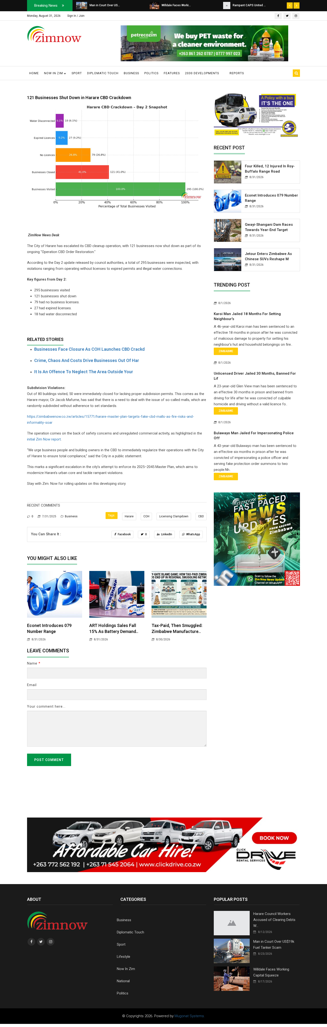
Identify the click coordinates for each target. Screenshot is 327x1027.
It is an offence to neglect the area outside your (83, 371)
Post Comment (49, 760)
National (123, 981)
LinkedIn (166, 534)
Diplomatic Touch (102, 73)
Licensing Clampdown (173, 516)
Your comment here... (46, 706)
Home (34, 73)
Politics (151, 73)
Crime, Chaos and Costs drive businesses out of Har (86, 360)
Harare (129, 516)
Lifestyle (123, 956)
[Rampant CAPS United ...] (153, 5)
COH (146, 516)
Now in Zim (54, 73)
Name (33, 663)
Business (131, 73)
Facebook (124, 534)
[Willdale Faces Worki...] (81, 5)
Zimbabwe (226, 351)
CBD (201, 516)
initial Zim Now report (44, 439)
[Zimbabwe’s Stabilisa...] (227, 5)
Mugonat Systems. (190, 1016)
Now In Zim (126, 969)
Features (172, 73)
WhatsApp (193, 534)
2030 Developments (202, 73)
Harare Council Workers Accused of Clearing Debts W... (274, 920)
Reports (237, 73)
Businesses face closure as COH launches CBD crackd (89, 349)
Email (32, 685)
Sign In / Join (76, 15)
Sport (77, 73)
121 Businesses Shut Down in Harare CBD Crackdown (79, 97)
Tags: (111, 515)
